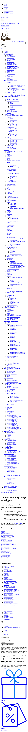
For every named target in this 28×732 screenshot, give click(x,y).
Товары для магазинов (9, 605)
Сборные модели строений (10, 582)
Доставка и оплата (8, 11)
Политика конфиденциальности (12, 627)
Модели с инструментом (10, 581)
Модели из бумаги (8, 602)
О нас (5, 9)
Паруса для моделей (9, 599)
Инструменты (7, 570)
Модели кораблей (8, 579)
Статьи (5, 8)
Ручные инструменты (9, 586)
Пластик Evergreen (8, 597)
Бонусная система (8, 13)
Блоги (5, 5)
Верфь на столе (4, 17)
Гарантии (6, 612)
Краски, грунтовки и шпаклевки (12, 594)
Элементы (6, 585)
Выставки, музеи (8, 571)
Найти (2, 44)
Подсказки (6, 567)
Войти (4, 668)
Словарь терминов (8, 574)
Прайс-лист (6, 619)
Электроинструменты (9, 587)
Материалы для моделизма (10, 589)
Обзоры (6, 569)
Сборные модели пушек (10, 591)
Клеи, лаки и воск (8, 593)
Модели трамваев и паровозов (11, 590)
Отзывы (6, 15)
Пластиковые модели (9, 583)
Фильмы (6, 7)
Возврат (6, 615)
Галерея (6, 634)
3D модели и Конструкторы (11, 603)
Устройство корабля (9, 566)
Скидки (6, 577)
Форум (5, 4)
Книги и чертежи (8, 598)
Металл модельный (8, 595)
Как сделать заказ (8, 611)
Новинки (6, 578)
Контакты (6, 12)
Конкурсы (6, 575)
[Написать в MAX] (6, 23)
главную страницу (18, 523)
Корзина (4, 48)
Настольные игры (8, 601)
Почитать (6, 573)
